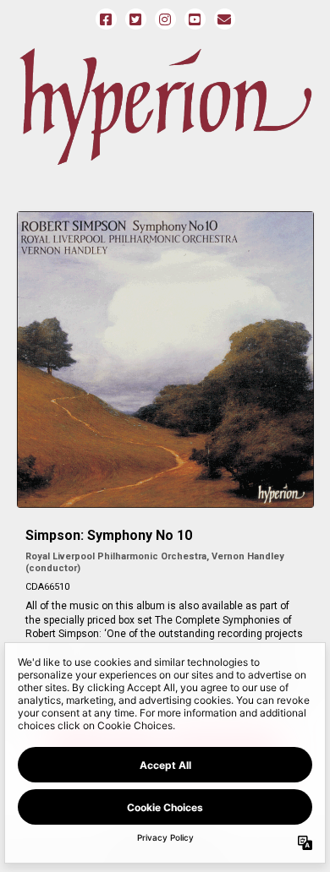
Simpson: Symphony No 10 (108, 535)
